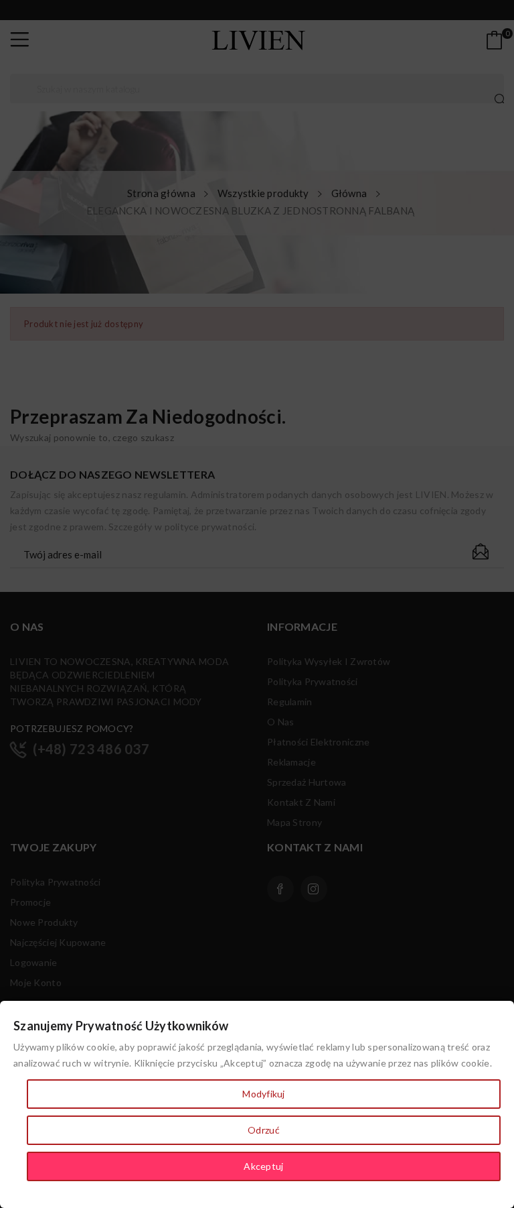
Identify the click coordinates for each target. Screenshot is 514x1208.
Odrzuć (264, 1130)
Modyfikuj (263, 1093)
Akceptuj (263, 1166)
